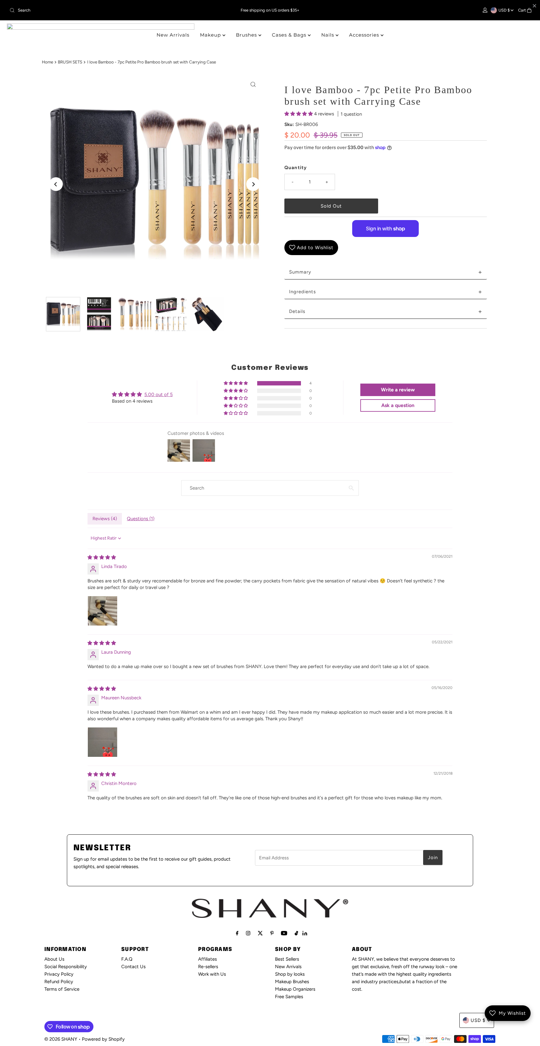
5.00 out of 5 (158, 394)
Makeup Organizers (295, 989)
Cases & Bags (290, 35)
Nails (328, 35)
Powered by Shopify (103, 1039)
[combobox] (93, 10)
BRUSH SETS (70, 61)
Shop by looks (290, 974)
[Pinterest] (272, 933)
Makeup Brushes (292, 981)
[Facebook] (237, 933)
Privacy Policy (58, 974)
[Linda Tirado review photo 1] (103, 611)
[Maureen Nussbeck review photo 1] (103, 742)
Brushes (247, 35)
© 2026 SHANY (60, 1039)
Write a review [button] (398, 390)
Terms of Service (61, 989)
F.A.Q (126, 959)
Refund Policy (58, 981)
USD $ (504, 10)
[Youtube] (284, 933)
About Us (54, 959)
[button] (299, 114)
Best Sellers (287, 959)
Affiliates (207, 959)
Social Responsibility (65, 966)
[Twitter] (260, 933)
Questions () (140, 518)
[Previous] (56, 184)
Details (385, 311)
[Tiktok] (296, 933)
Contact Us (133, 966)
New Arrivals (173, 35)
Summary (385, 272)
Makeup (211, 35)
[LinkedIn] (304, 934)
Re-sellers (208, 966)
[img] (102, 557)
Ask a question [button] (397, 405)
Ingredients (385, 291)
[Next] (253, 184)
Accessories (365, 35)
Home (47, 61)
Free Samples (289, 996)
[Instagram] (248, 933)
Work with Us (212, 974)
